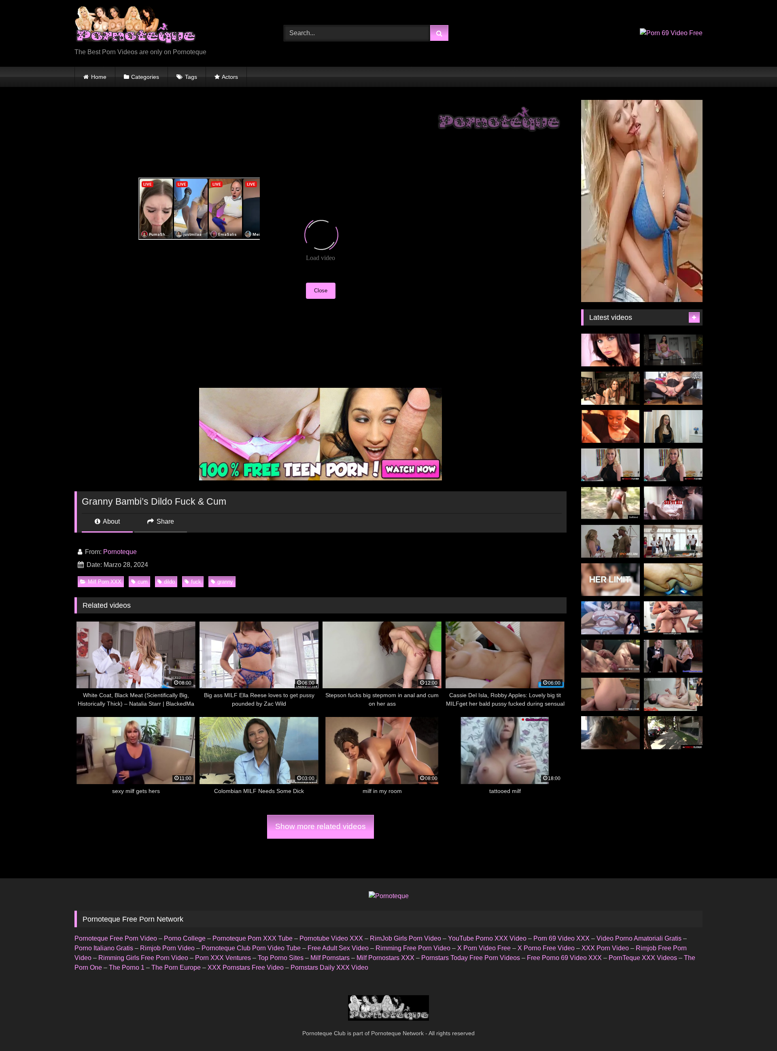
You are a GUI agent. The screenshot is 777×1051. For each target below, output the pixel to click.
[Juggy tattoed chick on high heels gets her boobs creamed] (610, 388)
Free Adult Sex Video (338, 948)
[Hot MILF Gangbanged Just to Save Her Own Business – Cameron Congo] (673, 541)
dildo (169, 582)
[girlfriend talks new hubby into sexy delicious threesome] (673, 656)
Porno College (185, 938)
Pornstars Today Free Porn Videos (470, 957)
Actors (230, 77)
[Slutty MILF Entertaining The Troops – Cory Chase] (610, 541)
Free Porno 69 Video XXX (564, 957)
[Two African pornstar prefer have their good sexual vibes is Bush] (610, 503)
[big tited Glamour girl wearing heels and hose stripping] (610, 350)
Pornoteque (120, 551)
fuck (196, 582)
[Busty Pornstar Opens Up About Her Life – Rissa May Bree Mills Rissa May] (673, 503)
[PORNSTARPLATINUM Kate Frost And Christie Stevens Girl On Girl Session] (673, 465)
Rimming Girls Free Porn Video (143, 957)
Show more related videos (320, 826)
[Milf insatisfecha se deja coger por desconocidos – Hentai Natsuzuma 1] (610, 617)
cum (143, 582)
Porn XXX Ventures (223, 957)
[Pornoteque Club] (135, 26)
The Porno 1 (126, 967)
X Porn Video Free (484, 948)
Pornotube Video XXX (331, 938)
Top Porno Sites (281, 957)
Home (98, 77)
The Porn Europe (176, 967)
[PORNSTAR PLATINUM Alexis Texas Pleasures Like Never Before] (673, 732)
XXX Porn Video (605, 948)
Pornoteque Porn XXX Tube (252, 938)
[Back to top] (752, 1027)
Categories (145, 77)
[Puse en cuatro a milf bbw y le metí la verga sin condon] (673, 579)
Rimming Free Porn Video (413, 948)
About (111, 521)
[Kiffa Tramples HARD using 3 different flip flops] (673, 694)
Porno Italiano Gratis (103, 948)
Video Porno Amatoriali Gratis (639, 938)
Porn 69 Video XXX (561, 938)
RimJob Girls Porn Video (405, 938)
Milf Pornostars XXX (385, 957)
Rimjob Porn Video (167, 948)
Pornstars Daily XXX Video (329, 967)
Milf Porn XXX (104, 582)
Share (164, 521)
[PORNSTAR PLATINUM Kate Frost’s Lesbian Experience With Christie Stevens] (610, 465)
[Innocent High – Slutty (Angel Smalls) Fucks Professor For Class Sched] (673, 617)
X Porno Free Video (546, 948)
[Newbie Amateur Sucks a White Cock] (610, 426)
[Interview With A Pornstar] (673, 426)
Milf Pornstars (330, 957)
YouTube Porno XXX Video (487, 938)
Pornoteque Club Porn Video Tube (251, 948)
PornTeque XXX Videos (643, 957)
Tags (191, 77)
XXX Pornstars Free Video (246, 967)
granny (225, 582)
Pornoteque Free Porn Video (115, 938)
